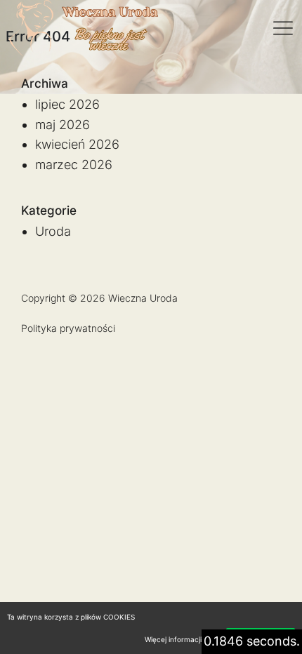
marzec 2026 (73, 164)
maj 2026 (62, 124)
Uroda (53, 231)
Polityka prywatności (68, 328)
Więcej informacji (173, 639)
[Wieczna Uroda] (83, 28)
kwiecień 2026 (77, 144)
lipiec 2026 (67, 104)
